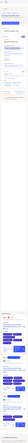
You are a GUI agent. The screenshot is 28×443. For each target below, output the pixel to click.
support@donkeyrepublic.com (14, 66)
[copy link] (24, 76)
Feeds (4, 13)
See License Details (9, 78)
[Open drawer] (1, 2)
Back (5, 9)
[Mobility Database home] (6, 2)
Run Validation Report (6, 349)
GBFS (9, 13)
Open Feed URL (19, 388)
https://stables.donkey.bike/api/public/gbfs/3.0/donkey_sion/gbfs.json (12, 48)
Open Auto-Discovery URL (9, 23)
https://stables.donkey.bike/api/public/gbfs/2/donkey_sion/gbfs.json (12, 370)
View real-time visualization (19, 92)
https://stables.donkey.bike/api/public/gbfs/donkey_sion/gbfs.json (12, 409)
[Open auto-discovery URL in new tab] (22, 48)
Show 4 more (15, 85)
